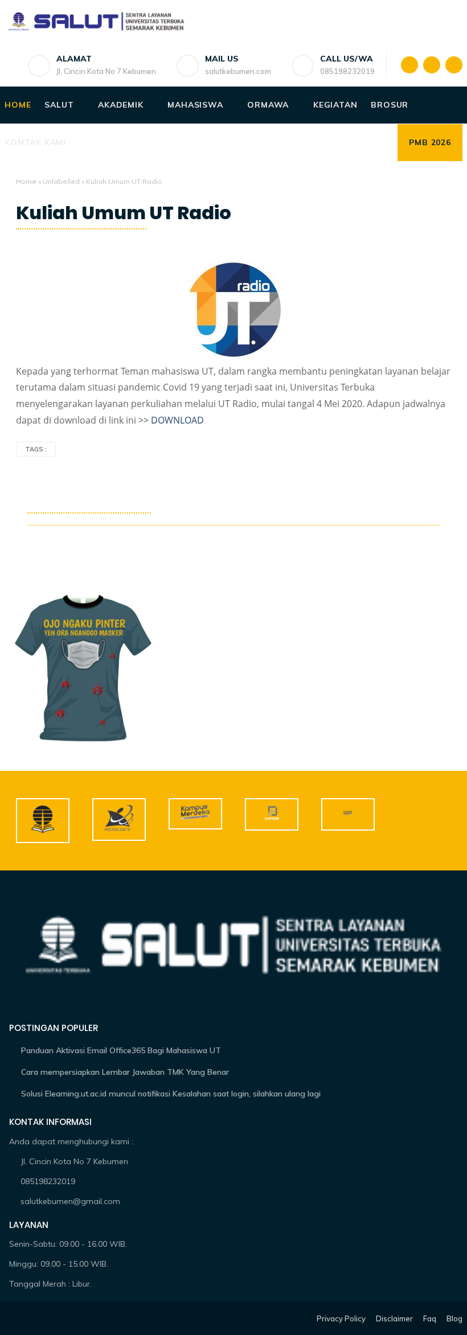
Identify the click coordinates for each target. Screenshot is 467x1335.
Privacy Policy (341, 1318)
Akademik (120, 105)
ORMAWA (268, 105)
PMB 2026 (429, 142)
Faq (429, 1318)
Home (18, 105)
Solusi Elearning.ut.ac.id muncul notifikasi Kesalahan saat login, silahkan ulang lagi (171, 1093)
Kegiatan (335, 105)
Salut (58, 105)
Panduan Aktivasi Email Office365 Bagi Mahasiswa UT (121, 1050)
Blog (454, 1318)
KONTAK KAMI (35, 142)
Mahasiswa (195, 105)
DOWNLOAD (177, 420)
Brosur (389, 105)
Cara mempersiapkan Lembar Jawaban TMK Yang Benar (125, 1072)
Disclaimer (394, 1318)
